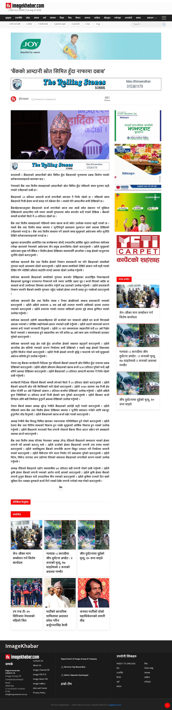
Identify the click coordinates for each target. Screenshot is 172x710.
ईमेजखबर (24, 99)
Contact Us (38, 661)
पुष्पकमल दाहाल (60, 24)
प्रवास (138, 18)
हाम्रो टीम (66, 684)
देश (118, 668)
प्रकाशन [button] (150, 18)
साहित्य (97, 18)
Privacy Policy (39, 693)
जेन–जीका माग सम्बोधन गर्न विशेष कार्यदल (136, 315)
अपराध (87, 18)
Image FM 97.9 (39, 674)
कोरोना (30, 24)
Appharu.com (115, 705)
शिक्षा (62, 18)
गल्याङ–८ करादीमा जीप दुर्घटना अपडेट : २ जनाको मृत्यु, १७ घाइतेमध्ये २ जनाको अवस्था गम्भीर (137, 358)
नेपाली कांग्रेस (44, 24)
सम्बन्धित (17, 515)
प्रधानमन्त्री (76, 24)
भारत (88, 24)
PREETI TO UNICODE (126, 664)
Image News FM (40, 679)
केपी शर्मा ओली (15, 24)
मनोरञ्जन (117, 18)
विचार (78, 18)
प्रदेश (28, 18)
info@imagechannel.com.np (16, 694)
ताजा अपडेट (124, 279)
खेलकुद (107, 18)
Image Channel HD (41, 670)
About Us (37, 665)
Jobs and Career (40, 688)
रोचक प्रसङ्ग (148, 668)
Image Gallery (39, 683)
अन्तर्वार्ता (128, 18)
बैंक (60, 488)
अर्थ (44, 18)
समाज (36, 18)
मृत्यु (98, 24)
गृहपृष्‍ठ (8, 18)
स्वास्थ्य (53, 18)
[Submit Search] (164, 24)
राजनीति (18, 18)
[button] (164, 18)
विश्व (69, 18)
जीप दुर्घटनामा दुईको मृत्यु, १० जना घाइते (136, 402)
